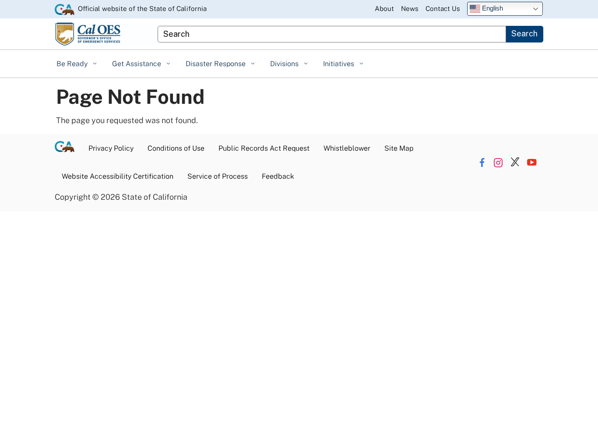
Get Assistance (137, 64)
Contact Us (443, 8)
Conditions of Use (176, 148)
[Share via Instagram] (498, 162)
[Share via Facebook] (482, 162)
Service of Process (217, 176)
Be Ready (72, 64)
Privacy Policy (111, 148)
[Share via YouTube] (532, 162)
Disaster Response (216, 64)
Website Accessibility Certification (117, 176)
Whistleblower (347, 148)
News (410, 8)
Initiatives (339, 64)
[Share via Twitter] (515, 162)
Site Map (398, 148)
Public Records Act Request (264, 148)
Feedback (278, 176)
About (384, 8)
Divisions (285, 64)
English (491, 8)
